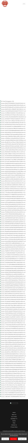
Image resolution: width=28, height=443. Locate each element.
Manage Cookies (22, 439)
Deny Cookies (13, 439)
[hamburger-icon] (24, 4)
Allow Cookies (5, 439)
